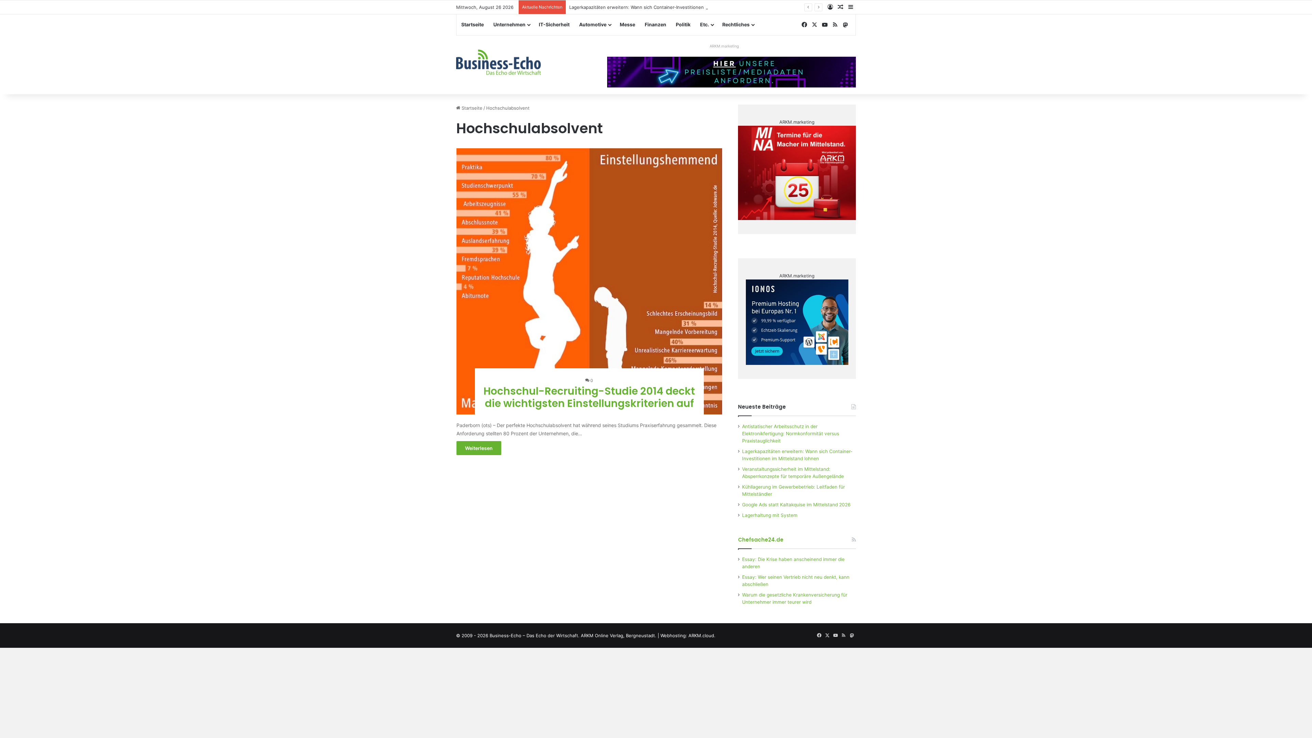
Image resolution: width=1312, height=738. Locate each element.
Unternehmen (509, 24)
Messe (627, 24)
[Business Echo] (498, 62)
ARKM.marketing (724, 46)
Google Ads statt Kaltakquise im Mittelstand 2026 (796, 504)
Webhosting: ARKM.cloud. (687, 635)
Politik (683, 24)
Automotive (592, 24)
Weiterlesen (479, 448)
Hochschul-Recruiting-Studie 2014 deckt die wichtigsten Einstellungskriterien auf (589, 397)
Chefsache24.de (760, 539)
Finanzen (655, 24)
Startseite (472, 24)
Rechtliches (736, 24)
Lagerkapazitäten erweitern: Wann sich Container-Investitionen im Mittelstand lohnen (660, 7)
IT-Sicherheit (554, 24)
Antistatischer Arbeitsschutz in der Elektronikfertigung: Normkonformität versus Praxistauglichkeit (790, 433)
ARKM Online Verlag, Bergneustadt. (618, 635)
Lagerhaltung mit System (769, 515)
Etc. (704, 24)
